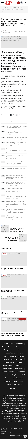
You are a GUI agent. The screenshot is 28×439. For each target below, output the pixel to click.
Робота (5, 356)
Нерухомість (19, 368)
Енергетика (19, 365)
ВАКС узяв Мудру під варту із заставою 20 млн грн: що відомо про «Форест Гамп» (15, 183)
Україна (5, 343)
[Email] (16, 115)
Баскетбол (19, 378)
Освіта (21, 353)
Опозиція (11, 347)
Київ (8, 375)
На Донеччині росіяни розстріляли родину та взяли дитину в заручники (13, 334)
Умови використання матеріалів (16, 429)
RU (21, 2)
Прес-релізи (19, 343)
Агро (3, 375)
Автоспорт (7, 381)
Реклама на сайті (15, 435)
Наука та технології (17, 359)
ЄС (15, 384)
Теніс (12, 378)
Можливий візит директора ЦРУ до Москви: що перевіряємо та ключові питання (16, 157)
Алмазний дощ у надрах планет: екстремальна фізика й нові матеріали (15, 132)
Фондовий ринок (8, 365)
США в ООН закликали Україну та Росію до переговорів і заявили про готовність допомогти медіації (16, 211)
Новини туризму (10, 362)
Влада (4, 347)
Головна (7, 7)
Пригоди (6, 359)
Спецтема (13, 7)
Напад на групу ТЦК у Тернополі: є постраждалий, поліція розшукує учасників (16, 144)
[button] (2, 2)
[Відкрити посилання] (19, 115)
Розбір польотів (21, 347)
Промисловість (8, 368)
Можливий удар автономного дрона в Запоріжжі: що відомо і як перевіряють (16, 177)
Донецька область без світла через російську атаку (12, 290)
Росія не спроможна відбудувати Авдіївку (12, 269)
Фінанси (19, 362)
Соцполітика (21, 371)
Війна (20, 384)
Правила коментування (16, 432)
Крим (21, 381)
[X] (13, 115)
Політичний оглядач (10, 353)
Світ (11, 343)
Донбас (20, 7)
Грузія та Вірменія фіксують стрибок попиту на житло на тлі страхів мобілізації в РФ (15, 190)
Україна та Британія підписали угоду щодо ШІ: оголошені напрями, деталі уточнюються (16, 196)
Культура (21, 356)
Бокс (6, 378)
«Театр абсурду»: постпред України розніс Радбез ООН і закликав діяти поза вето (14, 217)
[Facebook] (11, 115)
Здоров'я (13, 356)
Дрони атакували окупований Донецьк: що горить (14, 312)
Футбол (24, 375)
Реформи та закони (10, 350)
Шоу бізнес (15, 375)
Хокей (15, 381)
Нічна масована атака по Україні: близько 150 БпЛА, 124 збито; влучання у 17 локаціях (15, 163)
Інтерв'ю (21, 350)
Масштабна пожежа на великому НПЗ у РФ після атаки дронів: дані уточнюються (16, 150)
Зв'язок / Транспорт (8, 371)
